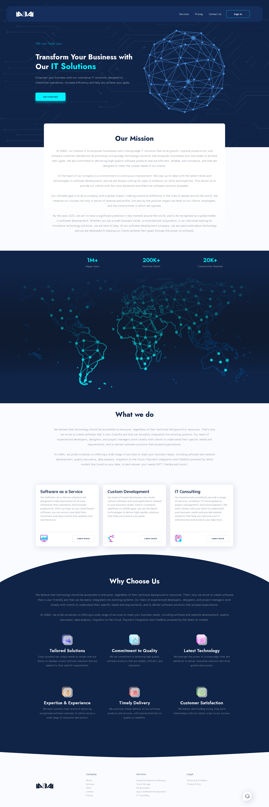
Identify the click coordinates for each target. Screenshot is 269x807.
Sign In (238, 14)
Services (184, 14)
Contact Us (215, 14)
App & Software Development (151, 791)
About (89, 780)
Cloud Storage (143, 784)
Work (88, 787)
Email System (143, 787)
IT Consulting (142, 795)
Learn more (83, 538)
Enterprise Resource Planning (151, 780)
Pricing (199, 14)
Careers (90, 791)
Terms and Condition (197, 780)
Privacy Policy (194, 784)
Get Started (50, 96)
